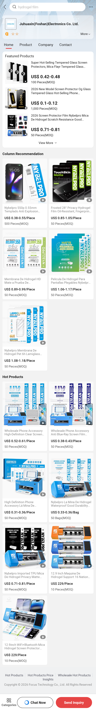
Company (45, 44)
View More (46, 143)
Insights (48, 679)
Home (8, 44)
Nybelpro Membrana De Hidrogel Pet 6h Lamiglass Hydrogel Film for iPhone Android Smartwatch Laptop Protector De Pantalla (23, 352)
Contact (65, 44)
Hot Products (14, 675)
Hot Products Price (40, 675)
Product (26, 44)
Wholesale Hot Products (74, 675)
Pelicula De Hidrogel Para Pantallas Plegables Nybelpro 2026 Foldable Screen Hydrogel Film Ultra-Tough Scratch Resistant (70, 280)
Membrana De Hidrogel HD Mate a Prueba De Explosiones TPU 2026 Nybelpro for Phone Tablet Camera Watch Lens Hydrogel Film (24, 280)
